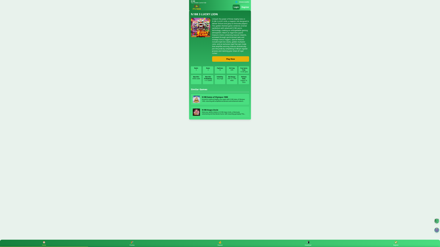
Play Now (230, 59)
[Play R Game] (436, 230)
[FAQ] (436, 221)
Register (245, 7)
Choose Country (244, 2)
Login (236, 7)
